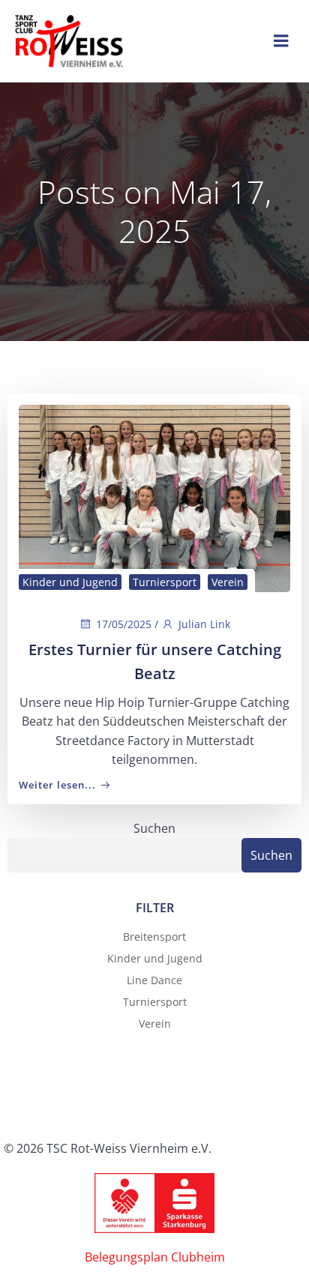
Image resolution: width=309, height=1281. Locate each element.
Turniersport (164, 582)
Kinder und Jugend (70, 582)
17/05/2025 (124, 624)
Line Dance (154, 980)
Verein (228, 582)
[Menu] (281, 41)
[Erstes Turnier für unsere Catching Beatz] (154, 497)
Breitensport (154, 936)
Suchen (155, 828)
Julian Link (204, 624)
